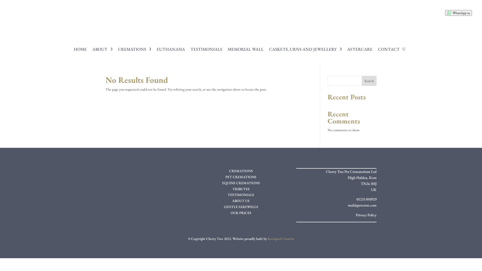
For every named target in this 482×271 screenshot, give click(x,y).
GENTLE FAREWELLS (241, 207)
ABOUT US (241, 200)
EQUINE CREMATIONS (241, 183)
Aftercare (360, 49)
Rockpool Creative (281, 238)
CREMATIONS (241, 171)
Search (369, 81)
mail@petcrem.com (362, 205)
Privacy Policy (366, 215)
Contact (389, 49)
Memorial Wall (246, 49)
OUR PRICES (241, 213)
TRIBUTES (241, 189)
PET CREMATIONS (240, 177)
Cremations (132, 49)
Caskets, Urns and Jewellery (303, 49)
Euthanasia (171, 49)
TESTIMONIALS (241, 194)
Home (80, 49)
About (99, 49)
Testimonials (206, 49)
